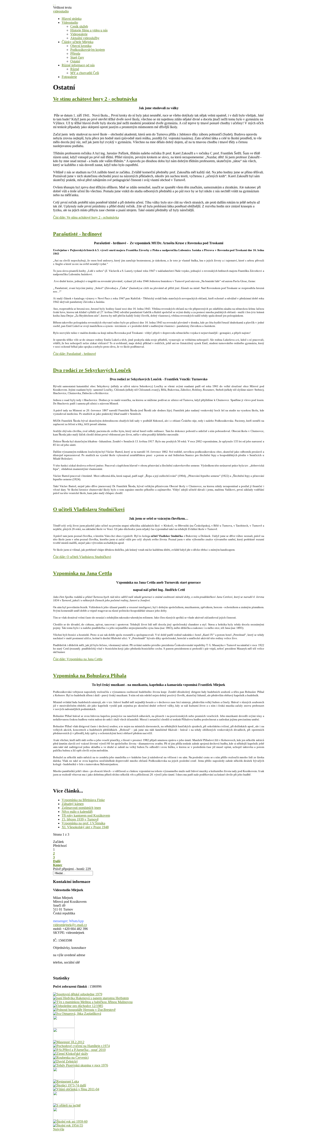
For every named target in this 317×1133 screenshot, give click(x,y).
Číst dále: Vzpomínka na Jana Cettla (77, 659)
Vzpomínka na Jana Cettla (82, 573)
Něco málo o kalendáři (77, 811)
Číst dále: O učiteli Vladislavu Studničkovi (82, 557)
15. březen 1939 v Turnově (80, 819)
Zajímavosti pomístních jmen (81, 808)
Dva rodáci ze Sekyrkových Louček (92, 370)
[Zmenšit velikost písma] (55, 3)
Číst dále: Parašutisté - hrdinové (74, 354)
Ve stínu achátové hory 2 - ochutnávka (95, 99)
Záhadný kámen (73, 804)
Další (56, 861)
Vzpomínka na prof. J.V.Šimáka (83, 823)
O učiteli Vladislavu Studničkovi (89, 509)
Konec (57, 865)
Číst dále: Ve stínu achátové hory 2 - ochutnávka (86, 217)
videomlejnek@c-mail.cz (70, 925)
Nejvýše (58, 1129)
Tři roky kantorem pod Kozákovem (86, 815)
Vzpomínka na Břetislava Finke (83, 800)
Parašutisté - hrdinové (77, 234)
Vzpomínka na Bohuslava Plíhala (89, 675)
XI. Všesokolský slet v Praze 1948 (85, 827)
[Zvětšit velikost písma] (53, 3)
